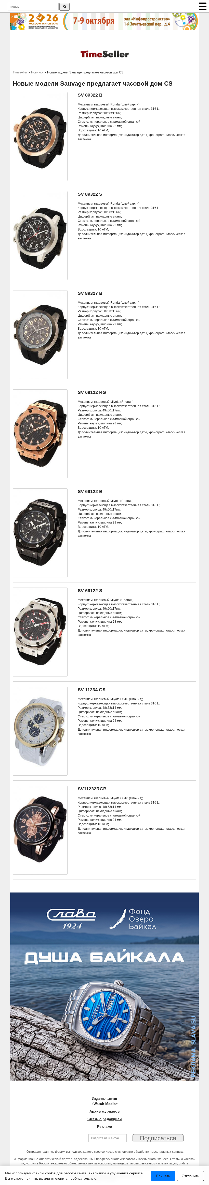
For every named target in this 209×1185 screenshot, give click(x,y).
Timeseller (20, 72)
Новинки (37, 72)
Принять (163, 1176)
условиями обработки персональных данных (150, 1151)
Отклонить (190, 1176)
